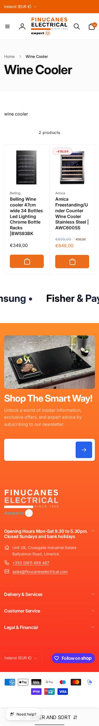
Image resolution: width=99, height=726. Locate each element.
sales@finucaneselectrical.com (40, 571)
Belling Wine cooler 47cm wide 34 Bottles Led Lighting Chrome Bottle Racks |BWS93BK (26, 216)
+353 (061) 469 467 (30, 562)
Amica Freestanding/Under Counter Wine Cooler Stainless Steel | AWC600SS (72, 213)
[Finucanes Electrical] (31, 516)
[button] (7, 26)
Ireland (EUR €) (17, 6)
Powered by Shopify (69, 701)
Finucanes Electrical (42, 701)
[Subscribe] (84, 450)
